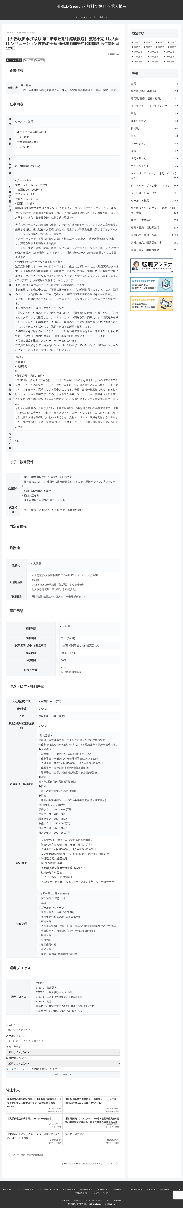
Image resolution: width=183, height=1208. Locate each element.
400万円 (40, 60)
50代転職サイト (120, 1190)
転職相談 (77, 1200)
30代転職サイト (86, 1190)
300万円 (29, 60)
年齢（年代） (13, 1046)
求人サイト (151, 1190)
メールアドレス (15, 1035)
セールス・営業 (15, 60)
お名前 (10, 1024)
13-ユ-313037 (95, 1204)
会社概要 (65, 1200)
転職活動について (16, 1057)
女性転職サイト (136, 1190)
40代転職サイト (103, 1190)
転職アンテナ (8, 1190)
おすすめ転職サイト (25, 1190)
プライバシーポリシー (19, 1069)
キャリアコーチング (100, 1193)
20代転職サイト (69, 1190)
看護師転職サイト (167, 1190)
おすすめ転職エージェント (48, 1190)
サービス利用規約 (114, 1200)
